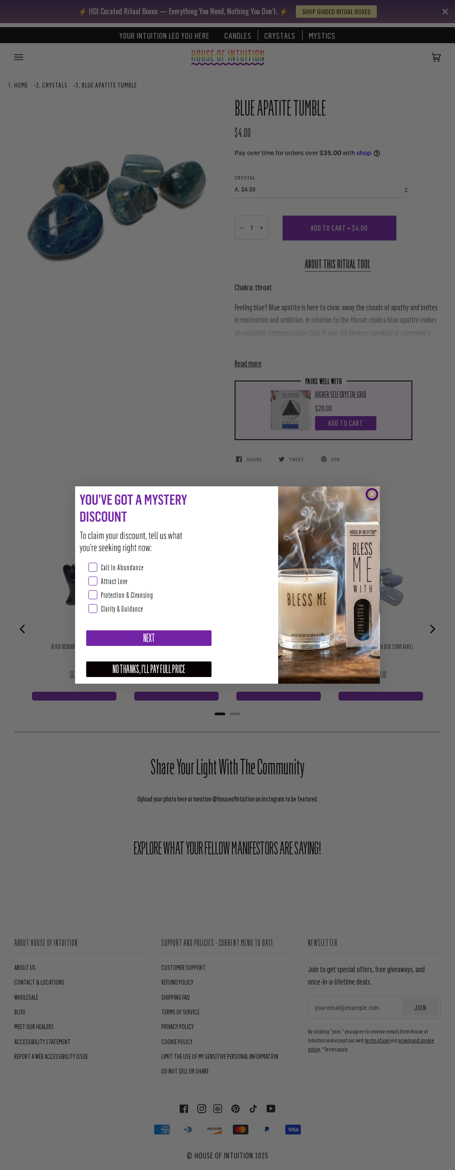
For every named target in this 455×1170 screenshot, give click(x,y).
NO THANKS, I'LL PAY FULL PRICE (148, 669)
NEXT (149, 638)
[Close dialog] (371, 494)
